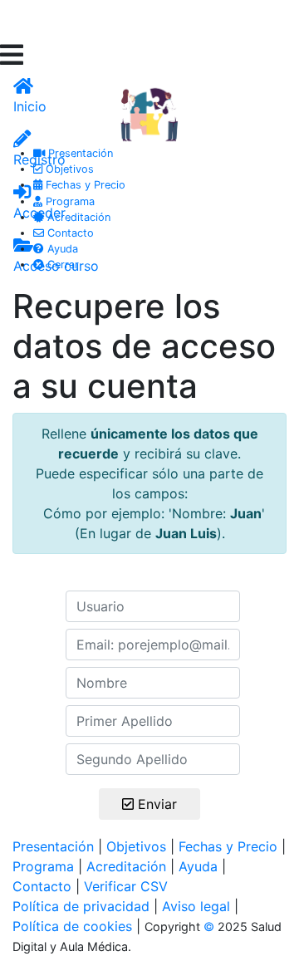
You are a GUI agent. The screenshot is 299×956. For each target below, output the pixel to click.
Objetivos (68, 169)
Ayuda (61, 249)
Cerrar (61, 264)
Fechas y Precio (83, 185)
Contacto (69, 233)
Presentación (79, 153)
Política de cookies (72, 926)
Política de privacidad (81, 906)
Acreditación (77, 217)
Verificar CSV (126, 886)
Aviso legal (196, 906)
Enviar (161, 804)
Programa (68, 201)
